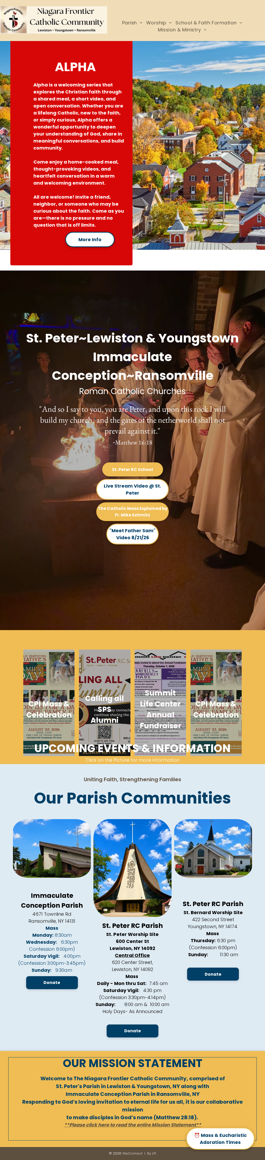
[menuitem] (132, 22)
